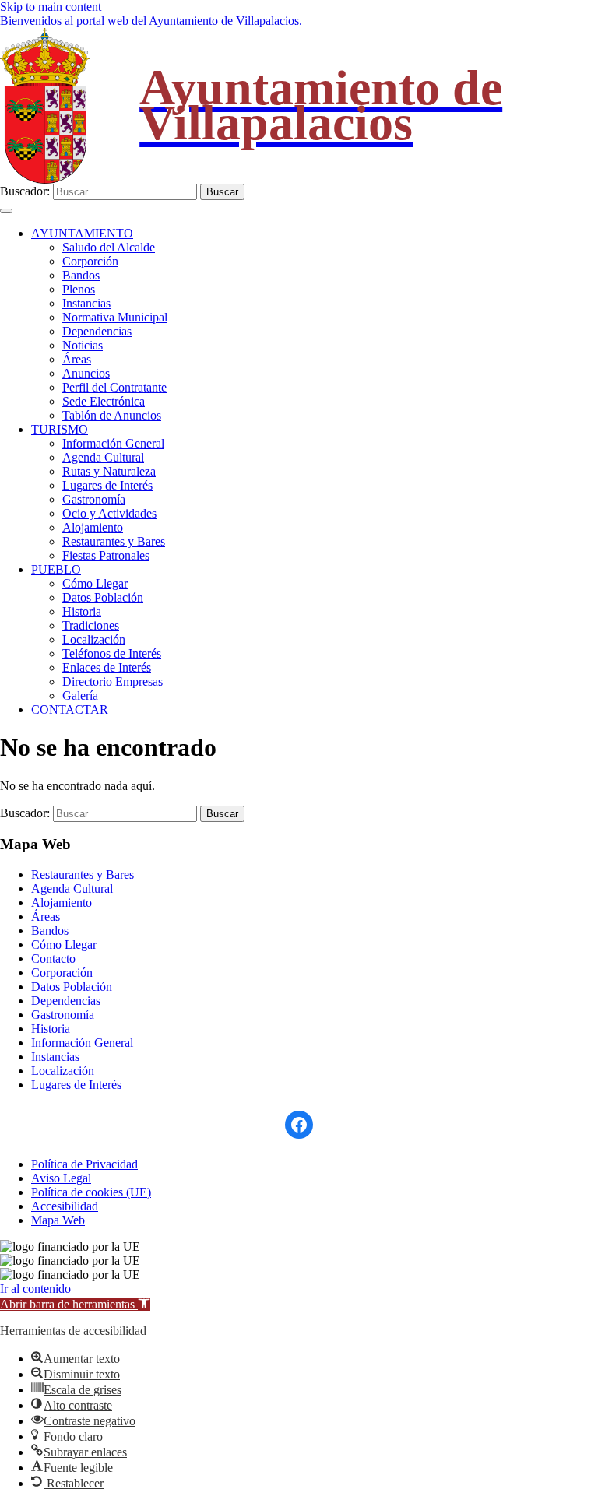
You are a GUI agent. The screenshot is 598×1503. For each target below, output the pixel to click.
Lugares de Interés (107, 485)
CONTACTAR (69, 709)
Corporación (62, 972)
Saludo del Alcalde (108, 247)
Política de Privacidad (84, 1164)
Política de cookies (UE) (91, 1192)
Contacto (53, 958)
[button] (75, 1304)
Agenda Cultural (103, 457)
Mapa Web (58, 1220)
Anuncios (86, 373)
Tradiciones (90, 625)
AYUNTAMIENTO (82, 233)
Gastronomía (93, 499)
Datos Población (102, 597)
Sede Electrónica (103, 401)
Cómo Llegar (95, 583)
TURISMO (59, 429)
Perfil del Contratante (114, 387)
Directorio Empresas (112, 681)
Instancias (86, 303)
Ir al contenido (35, 1288)
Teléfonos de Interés (111, 653)
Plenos (78, 289)
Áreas (76, 359)
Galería (80, 695)
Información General (113, 443)
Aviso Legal (61, 1178)
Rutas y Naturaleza (109, 471)
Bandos (81, 275)
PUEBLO (56, 569)
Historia (81, 611)
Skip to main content (50, 6)
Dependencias (97, 331)
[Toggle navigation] (6, 211)
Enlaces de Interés (106, 667)
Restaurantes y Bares (113, 541)
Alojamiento (92, 527)
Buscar (222, 192)
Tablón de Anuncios (111, 415)
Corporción (90, 261)
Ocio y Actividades (109, 513)
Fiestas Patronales (106, 555)
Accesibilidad (64, 1206)
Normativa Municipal (114, 317)
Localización (93, 639)
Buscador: (25, 191)
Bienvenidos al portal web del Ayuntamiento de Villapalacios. (151, 20)
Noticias (82, 345)
